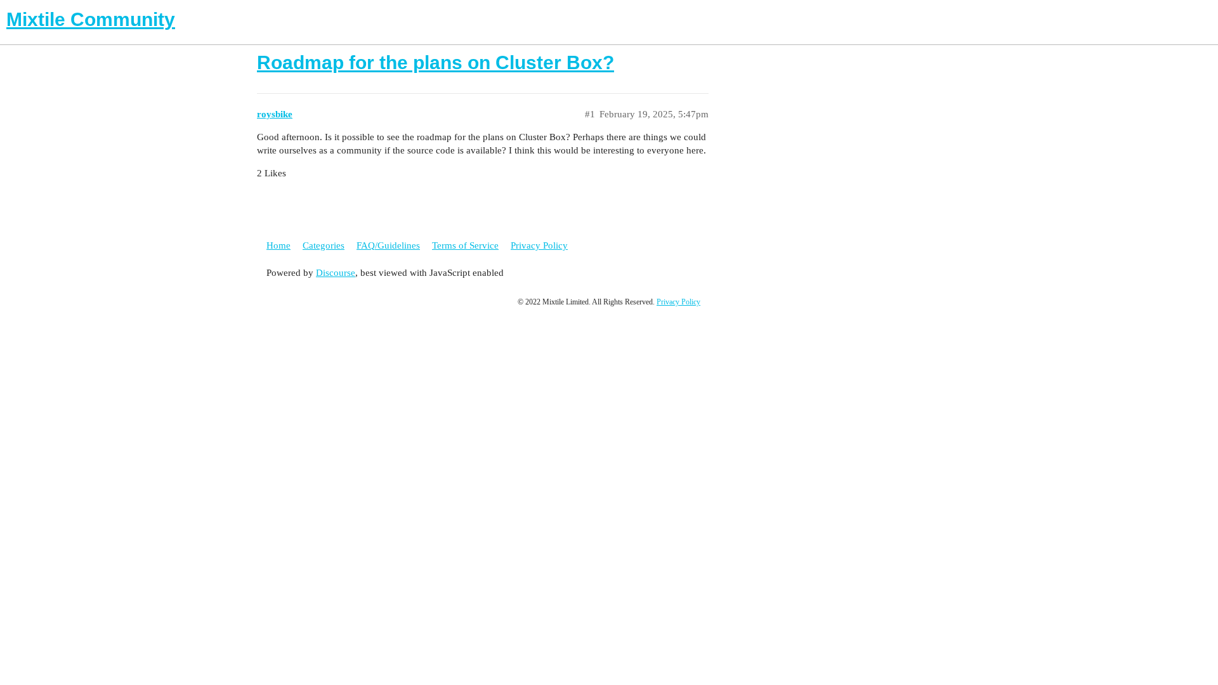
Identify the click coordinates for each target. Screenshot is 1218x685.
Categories (323, 245)
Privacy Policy (539, 245)
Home (278, 245)
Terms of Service (465, 245)
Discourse (335, 273)
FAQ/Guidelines (388, 245)
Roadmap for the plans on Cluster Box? (435, 62)
